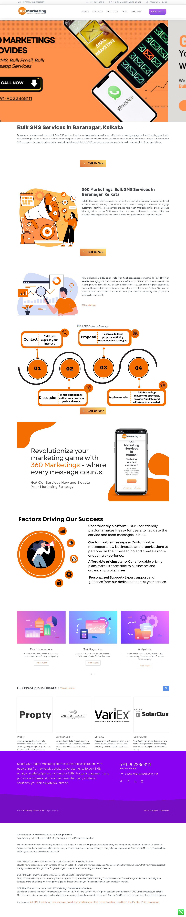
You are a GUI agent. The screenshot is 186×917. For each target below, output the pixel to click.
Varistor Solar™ (64, 736)
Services (97, 12)
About (85, 12)
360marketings (89, 305)
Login (165, 2)
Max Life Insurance (41, 649)
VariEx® (99, 736)
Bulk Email (45, 902)
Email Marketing (107, 902)
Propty (21, 736)
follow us (155, 2)
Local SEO (121, 902)
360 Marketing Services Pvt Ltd (33, 811)
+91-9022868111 (97, 2)
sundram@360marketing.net (127, 2)
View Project (42, 663)
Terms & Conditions (162, 811)
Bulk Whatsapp (59, 902)
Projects (112, 12)
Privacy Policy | (149, 811)
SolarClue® (140, 736)
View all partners (67, 688)
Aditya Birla (145, 649)
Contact (136, 12)
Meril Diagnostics (93, 649)
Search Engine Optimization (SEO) (82, 902)
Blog (125, 12)
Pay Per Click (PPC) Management (143, 902)
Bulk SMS (33, 902)
